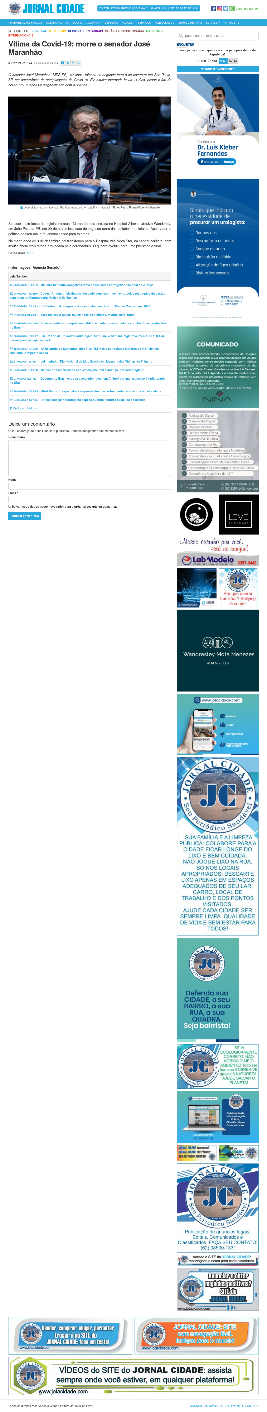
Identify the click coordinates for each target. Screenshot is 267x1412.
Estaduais (94, 31)
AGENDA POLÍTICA (57, 22)
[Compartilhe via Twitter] (68, 63)
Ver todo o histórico (25, 408)
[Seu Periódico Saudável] (46, 8)
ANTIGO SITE (231, 22)
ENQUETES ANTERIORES (218, 69)
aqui (30, 252)
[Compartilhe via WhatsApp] (73, 63)
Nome (13, 479)
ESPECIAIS (111, 22)
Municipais (57, 31)
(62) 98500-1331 (247, 9)
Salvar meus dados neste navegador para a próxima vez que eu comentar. (64, 506)
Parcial (233, 61)
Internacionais (20, 35)
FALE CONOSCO (164, 22)
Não (214, 61)
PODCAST (128, 22)
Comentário (16, 437)
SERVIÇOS (144, 22)
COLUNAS (92, 22)
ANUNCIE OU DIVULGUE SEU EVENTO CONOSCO (224, 1406)
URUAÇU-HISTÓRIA (190, 22)
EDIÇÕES (212, 22)
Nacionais (154, 31)
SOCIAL (77, 22)
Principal (39, 31)
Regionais (76, 31)
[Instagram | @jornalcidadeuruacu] (219, 8)
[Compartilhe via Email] (78, 63)
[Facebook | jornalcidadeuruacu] (213, 8)
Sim (203, 61)
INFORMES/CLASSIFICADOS (25, 22)
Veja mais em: (18, 31)
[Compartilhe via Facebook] (62, 63)
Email (13, 493)
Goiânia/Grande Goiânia (124, 31)
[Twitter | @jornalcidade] (225, 8)
